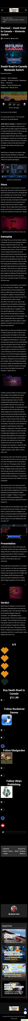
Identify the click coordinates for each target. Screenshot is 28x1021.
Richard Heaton (15, 935)
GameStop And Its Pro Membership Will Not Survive (13, 941)
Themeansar (14, 1018)
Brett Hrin (7, 38)
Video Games (8, 937)
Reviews (17, 952)
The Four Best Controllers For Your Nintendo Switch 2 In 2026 (13, 993)
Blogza (22, 1016)
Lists (12, 984)
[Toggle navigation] (2, 10)
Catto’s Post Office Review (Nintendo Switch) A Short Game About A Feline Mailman (14, 976)
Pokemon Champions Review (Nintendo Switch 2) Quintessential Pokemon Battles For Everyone (13, 960)
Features (7, 935)
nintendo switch (9, 952)
